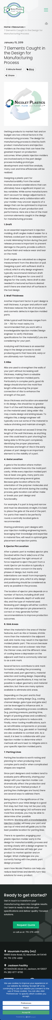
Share (11, 75)
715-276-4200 (32, 932)
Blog (31, 69)
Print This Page (46, 23)
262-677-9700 (15, 972)
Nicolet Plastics (14, 9)
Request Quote (26, 925)
